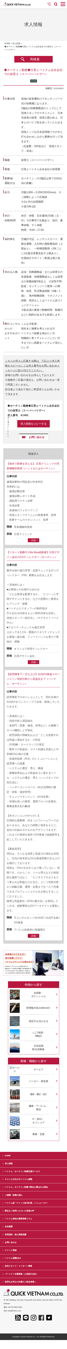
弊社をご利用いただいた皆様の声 (19, 1211)
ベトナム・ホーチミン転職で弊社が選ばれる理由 (26, 1187)
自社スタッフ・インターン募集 (18, 1266)
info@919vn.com (14, 1311)
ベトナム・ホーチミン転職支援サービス (22, 1171)
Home (7, 43)
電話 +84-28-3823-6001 (13, 1307)
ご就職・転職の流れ (13, 1195)
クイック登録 (11, 1250)
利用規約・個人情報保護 (15, 1234)
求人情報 (16, 43)
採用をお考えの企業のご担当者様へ (20, 1282)
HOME (8, 1156)
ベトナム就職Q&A (13, 1258)
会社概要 (9, 1226)
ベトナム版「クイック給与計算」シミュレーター (26, 1203)
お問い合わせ (37, 437)
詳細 (33, 540)
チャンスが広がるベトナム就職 (18, 1179)
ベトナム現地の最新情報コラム (18, 1218)
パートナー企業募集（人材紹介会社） (21, 1274)
